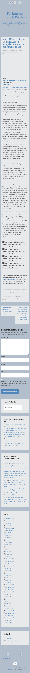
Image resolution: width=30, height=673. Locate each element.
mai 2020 (8, 575)
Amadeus (10, 669)
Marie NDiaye (6, 84)
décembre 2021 (9, 537)
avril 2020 (8, 577)
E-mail (3, 364)
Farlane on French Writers (15, 15)
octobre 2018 (9, 615)
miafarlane (12, 50)
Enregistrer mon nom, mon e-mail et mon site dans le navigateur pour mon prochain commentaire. (14, 383)
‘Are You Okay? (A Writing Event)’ (15, 424)
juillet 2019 (8, 596)
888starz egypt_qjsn (9, 471)
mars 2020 (8, 580)
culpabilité (14, 296)
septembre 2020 (9, 566)
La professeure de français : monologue (14, 80)
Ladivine (22, 293)
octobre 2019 (9, 589)
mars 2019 (8, 603)
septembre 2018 (9, 618)
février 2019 (8, 606)
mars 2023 (8, 526)
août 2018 (8, 620)
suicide (24, 298)
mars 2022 (8, 535)
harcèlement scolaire (7, 298)
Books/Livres (19, 50)
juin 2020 (8, 573)
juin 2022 (8, 533)
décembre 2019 (9, 585)
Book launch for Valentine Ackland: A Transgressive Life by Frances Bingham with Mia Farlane (15, 430)
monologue (16, 298)
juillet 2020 (8, 570)
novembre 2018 (9, 613)
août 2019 (8, 594)
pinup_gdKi (7, 497)
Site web (3, 372)
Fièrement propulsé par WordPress (12, 668)
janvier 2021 (9, 556)
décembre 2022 (9, 528)
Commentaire (5, 337)
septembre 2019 (9, 592)
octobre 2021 (9, 540)
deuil (18, 296)
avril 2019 (8, 601)
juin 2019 (8, 599)
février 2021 (8, 554)
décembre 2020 (9, 559)
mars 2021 (8, 551)
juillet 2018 (8, 622)
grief (21, 296)
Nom (3, 356)
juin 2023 (8, 523)
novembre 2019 (9, 587)
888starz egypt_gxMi (10, 489)
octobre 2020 (9, 563)
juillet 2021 (8, 542)
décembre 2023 (9, 518)
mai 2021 (8, 547)
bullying (9, 296)
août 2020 (8, 568)
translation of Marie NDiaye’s (11, 293)
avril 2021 (8, 549)
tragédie (4, 299)
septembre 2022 (9, 530)
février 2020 (8, 582)
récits (20, 298)
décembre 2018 (9, 611)
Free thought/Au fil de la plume (14, 641)
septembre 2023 (9, 521)
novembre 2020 (9, 561)
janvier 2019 (9, 608)
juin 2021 (8, 544)
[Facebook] (15, 2)
